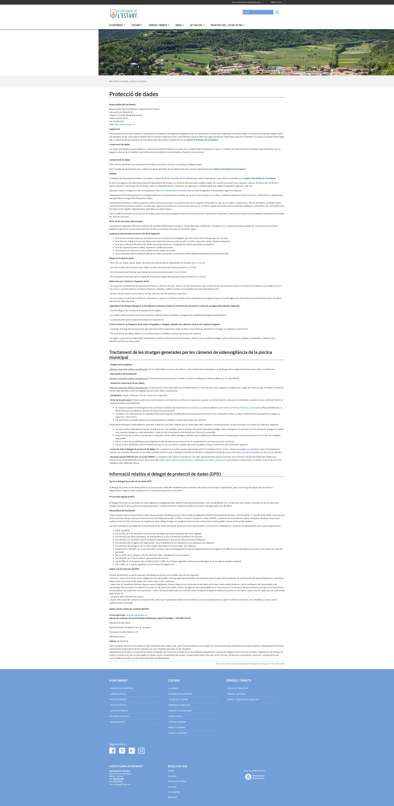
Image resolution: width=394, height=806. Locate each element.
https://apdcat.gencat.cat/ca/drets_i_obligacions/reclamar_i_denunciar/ (192, 460)
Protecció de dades (177, 781)
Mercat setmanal (177, 727)
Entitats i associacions (180, 710)
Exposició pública (119, 710)
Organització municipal (122, 688)
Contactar (172, 776)
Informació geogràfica (180, 694)
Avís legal (172, 787)
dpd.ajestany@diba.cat (252, 452)
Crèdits (171, 771)
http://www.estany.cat (124, 124)
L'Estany (135, 25)
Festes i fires (175, 716)
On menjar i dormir (178, 699)
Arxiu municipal (117, 722)
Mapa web (172, 797)
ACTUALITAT (196, 25)
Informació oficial (119, 716)
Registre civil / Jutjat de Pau (227, 25)
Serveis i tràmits (158, 25)
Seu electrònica (193, 407)
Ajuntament (116, 25)
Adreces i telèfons (178, 733)
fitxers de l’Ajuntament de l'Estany (171, 190)
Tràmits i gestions (236, 694)
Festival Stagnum (177, 722)
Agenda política (118, 694)
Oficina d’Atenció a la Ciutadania (247, 407)
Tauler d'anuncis (118, 699)
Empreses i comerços (179, 705)
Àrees (178, 25)
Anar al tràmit (198, 262)
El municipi (174, 688)
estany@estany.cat (122, 784)
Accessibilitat (174, 792)
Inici (111, 81)
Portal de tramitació (237, 688)
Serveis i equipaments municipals (243, 699)
